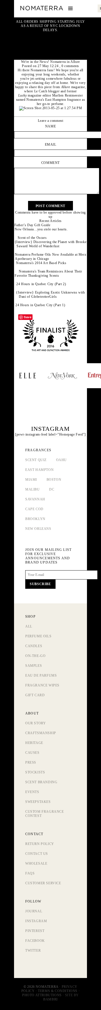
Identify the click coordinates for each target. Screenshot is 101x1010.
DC (51, 489)
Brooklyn (35, 519)
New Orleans (38, 529)
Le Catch (40, 91)
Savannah (35, 499)
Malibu (32, 489)
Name (50, 126)
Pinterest (34, 931)
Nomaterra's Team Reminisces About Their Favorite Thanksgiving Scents (48, 273)
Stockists (35, 772)
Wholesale (36, 863)
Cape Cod (34, 509)
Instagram (36, 921)
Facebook (35, 941)
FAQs (30, 873)
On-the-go (35, 656)
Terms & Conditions (57, 991)
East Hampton (39, 470)
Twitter (33, 950)
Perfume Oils (38, 636)
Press (30, 762)
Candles (33, 646)
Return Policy (39, 844)
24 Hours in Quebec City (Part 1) (40, 305)
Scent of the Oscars (32, 238)
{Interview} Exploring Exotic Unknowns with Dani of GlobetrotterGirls (50, 294)
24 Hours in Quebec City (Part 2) (41, 284)
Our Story (35, 723)
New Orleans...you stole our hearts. (41, 229)
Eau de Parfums (41, 675)
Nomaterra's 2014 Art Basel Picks (41, 263)
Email (50, 144)
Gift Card (35, 695)
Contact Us (36, 854)
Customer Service (43, 883)
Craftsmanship (40, 733)
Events (32, 792)
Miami (31, 480)
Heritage (34, 743)
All (28, 626)
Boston (54, 480)
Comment (50, 163)
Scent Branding (41, 782)
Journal (33, 911)
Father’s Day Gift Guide (32, 225)
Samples (33, 666)
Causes (32, 753)
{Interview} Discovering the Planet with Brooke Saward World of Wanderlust (51, 244)
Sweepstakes (38, 802)
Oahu (61, 460)
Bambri (50, 999)
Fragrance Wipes (42, 685)
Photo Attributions (42, 995)
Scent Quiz (36, 460)
